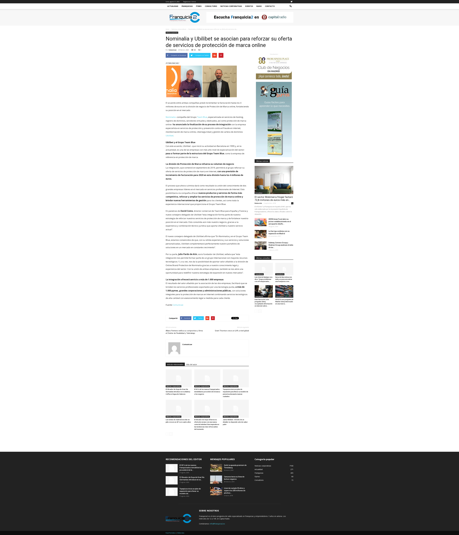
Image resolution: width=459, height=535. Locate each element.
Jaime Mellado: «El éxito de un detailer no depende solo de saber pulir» (235, 422)
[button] (290, 6)
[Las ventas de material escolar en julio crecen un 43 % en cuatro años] (179, 409)
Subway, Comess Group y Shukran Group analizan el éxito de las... (280, 245)
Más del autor (191, 364)
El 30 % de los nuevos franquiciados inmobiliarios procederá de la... (191, 467)
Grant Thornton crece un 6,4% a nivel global (232, 331)
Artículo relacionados (175, 364)
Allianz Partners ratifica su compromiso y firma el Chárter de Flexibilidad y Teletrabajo (184, 332)
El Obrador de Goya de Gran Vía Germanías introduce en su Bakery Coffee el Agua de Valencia (178, 391)
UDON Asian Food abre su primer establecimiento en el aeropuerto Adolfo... (279, 221)
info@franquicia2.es (217, 524)
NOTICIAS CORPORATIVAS (231, 6)
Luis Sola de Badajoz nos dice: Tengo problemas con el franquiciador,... (263, 279)
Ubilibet (169, 135)
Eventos (249, 6)
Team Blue (202, 117)
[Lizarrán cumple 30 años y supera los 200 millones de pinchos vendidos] (216, 491)
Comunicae (172, 50)
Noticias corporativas (172, 32)
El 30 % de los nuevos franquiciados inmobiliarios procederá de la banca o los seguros (207, 391)
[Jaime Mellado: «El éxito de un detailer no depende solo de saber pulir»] (236, 409)
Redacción (258, 203)
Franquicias (187, 6)
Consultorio (211, 6)
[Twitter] (291, 1)
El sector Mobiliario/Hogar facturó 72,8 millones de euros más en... (274, 198)
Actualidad (172, 6)
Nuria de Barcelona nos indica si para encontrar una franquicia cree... (283, 279)
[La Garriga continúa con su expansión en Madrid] (261, 234)
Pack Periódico (171, 533)
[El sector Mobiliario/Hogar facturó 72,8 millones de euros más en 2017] (274, 180)
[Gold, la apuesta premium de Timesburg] (216, 468)
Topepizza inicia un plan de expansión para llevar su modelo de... (190, 491)
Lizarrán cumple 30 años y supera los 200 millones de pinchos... (234, 490)
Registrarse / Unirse (189, 2)
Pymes (199, 6)
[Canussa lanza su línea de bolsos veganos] (216, 480)
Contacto (270, 6)
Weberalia (180, 533)
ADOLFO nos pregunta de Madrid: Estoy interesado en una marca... (284, 302)
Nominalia (171, 117)
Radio (259, 6)
